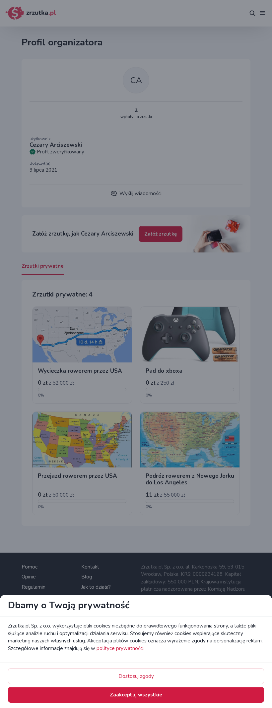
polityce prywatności (120, 648)
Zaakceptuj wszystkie (136, 694)
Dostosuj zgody (136, 676)
